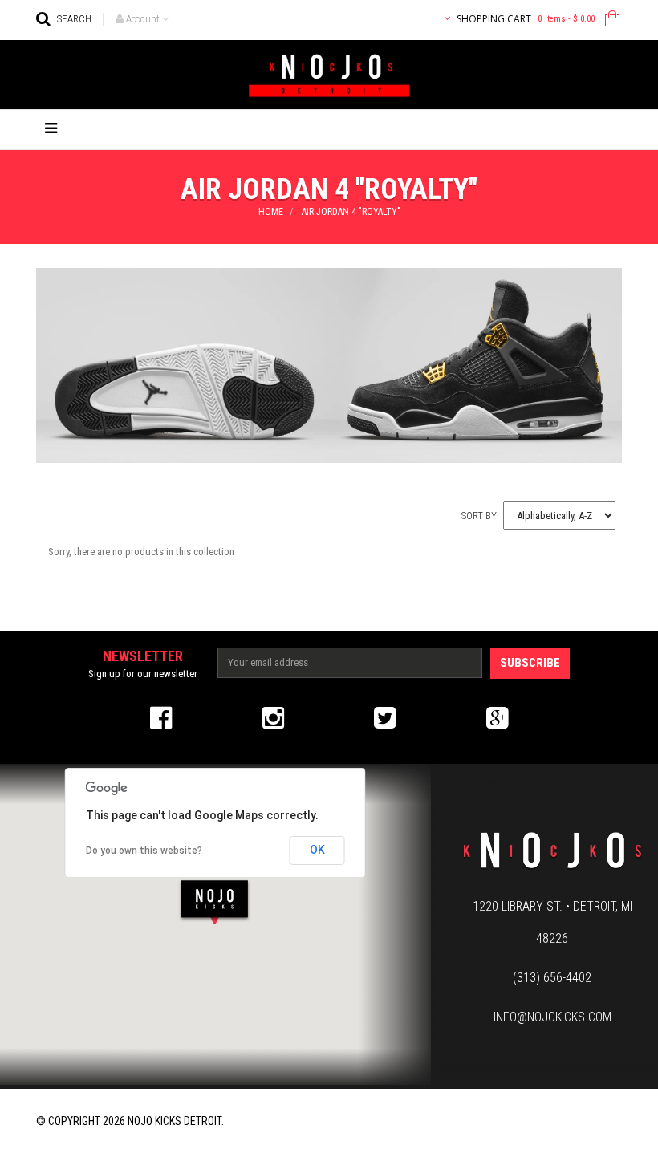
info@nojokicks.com (552, 1017)
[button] (215, 901)
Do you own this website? (144, 850)
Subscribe (530, 663)
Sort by (479, 516)
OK (317, 849)
